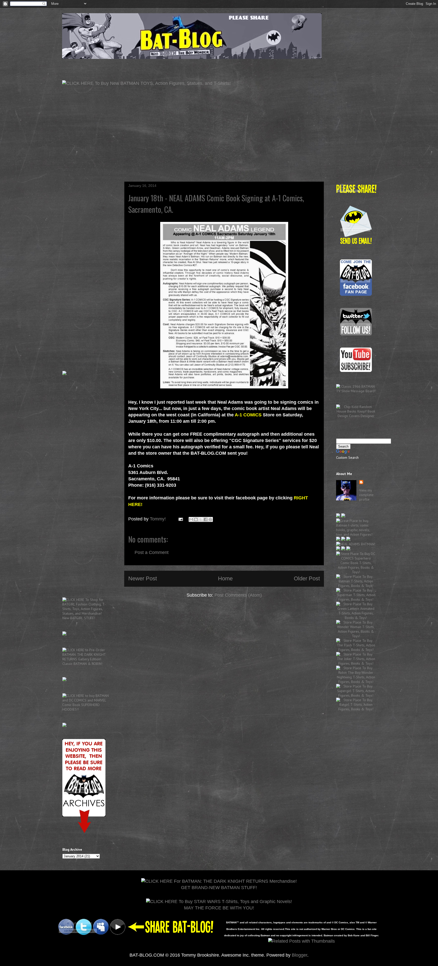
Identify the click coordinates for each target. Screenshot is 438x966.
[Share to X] (200, 519)
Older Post (307, 578)
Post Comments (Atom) (238, 595)
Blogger (299, 955)
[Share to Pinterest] (210, 519)
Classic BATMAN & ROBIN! (82, 663)
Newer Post (142, 578)
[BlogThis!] (195, 519)
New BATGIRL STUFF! (78, 618)
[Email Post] (180, 518)
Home (225, 578)
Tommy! (158, 518)
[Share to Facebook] (205, 519)
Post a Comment (152, 552)
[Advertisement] (219, 160)
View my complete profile (366, 495)
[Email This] (191, 519)
